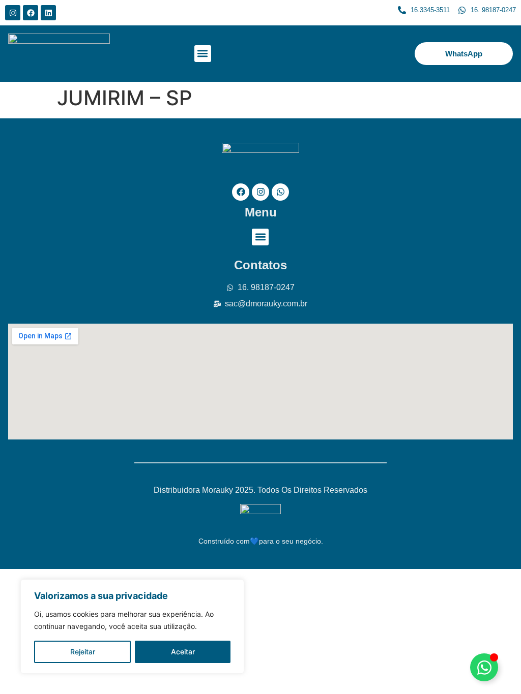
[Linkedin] (48, 12)
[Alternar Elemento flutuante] (484, 667)
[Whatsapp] (280, 192)
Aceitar (183, 651)
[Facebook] (30, 12)
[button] (202, 53)
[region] (132, 626)
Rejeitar (82, 651)
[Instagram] (12, 12)
